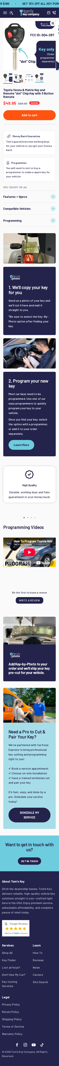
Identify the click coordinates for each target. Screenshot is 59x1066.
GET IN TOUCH (29, 861)
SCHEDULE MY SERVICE (29, 815)
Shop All (7, 952)
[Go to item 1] (7, 78)
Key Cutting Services (9, 984)
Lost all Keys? (11, 967)
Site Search (40, 982)
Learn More (21, 445)
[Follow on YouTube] (33, 1045)
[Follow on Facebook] (17, 1045)
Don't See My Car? (13, 974)
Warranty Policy (12, 1034)
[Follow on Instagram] (25, 1045)
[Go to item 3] (28, 78)
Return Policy (10, 1012)
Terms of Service (13, 1026)
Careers (38, 974)
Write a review (29, 600)
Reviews (38, 960)
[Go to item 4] (39, 78)
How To (37, 952)
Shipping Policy (12, 1019)
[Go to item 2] (18, 78)
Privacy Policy (11, 1004)
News (36, 967)
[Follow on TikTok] (42, 1045)
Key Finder (9, 960)
